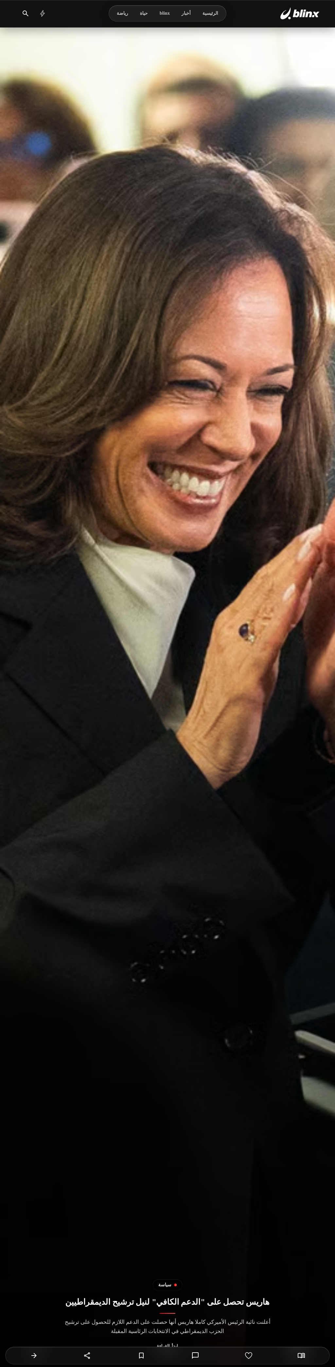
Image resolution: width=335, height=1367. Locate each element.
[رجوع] (34, 1355)
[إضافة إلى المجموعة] (141, 1355)
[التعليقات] (195, 1355)
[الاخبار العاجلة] (42, 13)
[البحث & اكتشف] (25, 13)
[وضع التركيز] (301, 1355)
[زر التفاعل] (248, 1355)
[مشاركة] (87, 1355)
